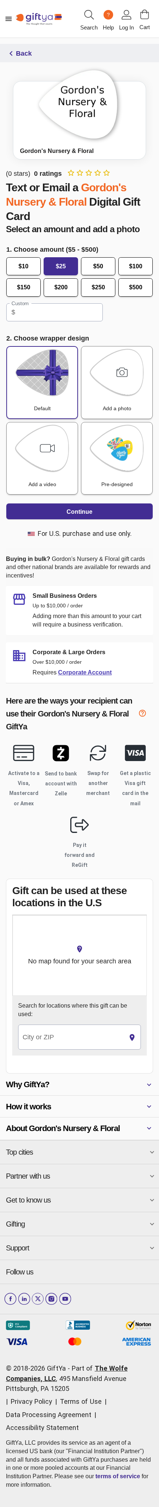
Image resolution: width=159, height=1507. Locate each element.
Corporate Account (85, 672)
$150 (23, 287)
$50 (98, 266)
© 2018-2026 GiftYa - (38, 1368)
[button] (79, 1084)
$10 (23, 266)
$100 (135, 266)
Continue (79, 512)
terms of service (117, 1476)
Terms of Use (81, 1401)
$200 (61, 287)
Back (24, 53)
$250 (98, 287)
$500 (135, 287)
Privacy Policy (31, 1401)
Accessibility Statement (42, 1427)
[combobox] (71, 1037)
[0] (144, 14)
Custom (20, 303)
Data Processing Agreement (48, 1415)
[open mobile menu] (8, 19)
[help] (145, 714)
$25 (61, 266)
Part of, (67, 1378)
